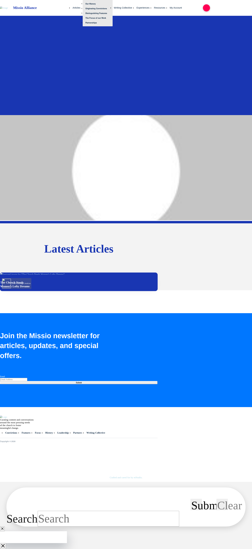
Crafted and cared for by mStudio (126, 477)
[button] (206, 7)
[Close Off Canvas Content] (3, 546)
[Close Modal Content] (2, 529)
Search (22, 518)
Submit (79, 382)
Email (2, 376)
